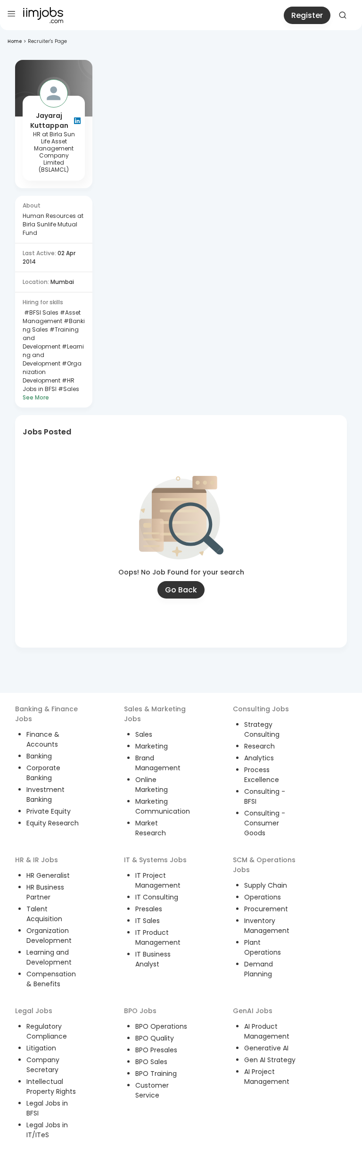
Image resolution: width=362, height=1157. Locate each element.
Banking (39, 756)
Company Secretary (42, 1064)
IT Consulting (156, 897)
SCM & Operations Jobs (264, 864)
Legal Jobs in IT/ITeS (47, 1130)
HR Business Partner (45, 892)
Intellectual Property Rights (51, 1086)
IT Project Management (158, 880)
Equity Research (52, 823)
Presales (148, 909)
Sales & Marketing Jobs (155, 714)
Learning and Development (49, 957)
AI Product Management (266, 1031)
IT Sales (147, 920)
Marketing (151, 746)
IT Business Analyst (153, 959)
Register (307, 15)
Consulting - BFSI (264, 796)
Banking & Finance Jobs (46, 714)
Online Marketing (151, 784)
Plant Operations (262, 947)
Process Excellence (261, 774)
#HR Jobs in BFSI (48, 384)
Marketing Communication (162, 806)
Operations (262, 897)
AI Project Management (266, 1076)
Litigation (41, 1048)
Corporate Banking (43, 772)
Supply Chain (265, 885)
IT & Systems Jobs (155, 860)
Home (15, 41)
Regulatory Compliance (46, 1031)
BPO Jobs (140, 1010)
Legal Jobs (33, 1010)
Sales (143, 734)
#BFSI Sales (40, 312)
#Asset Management (52, 316)
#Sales (68, 389)
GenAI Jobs (252, 1010)
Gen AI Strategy (270, 1060)
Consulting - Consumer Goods (264, 823)
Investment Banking (45, 794)
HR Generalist (48, 875)
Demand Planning (258, 969)
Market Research (150, 828)
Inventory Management (266, 925)
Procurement (266, 909)
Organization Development (49, 935)
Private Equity (48, 811)
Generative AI (266, 1048)
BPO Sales (151, 1061)
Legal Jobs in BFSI (47, 1108)
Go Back (181, 589)
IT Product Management (158, 937)
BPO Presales (156, 1050)
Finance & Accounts (42, 739)
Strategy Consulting (262, 729)
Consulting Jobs (261, 709)
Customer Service (152, 1090)
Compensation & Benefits (51, 979)
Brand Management (158, 763)
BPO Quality (154, 1038)
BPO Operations (161, 1026)
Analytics (259, 758)
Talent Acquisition (44, 914)
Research (259, 746)
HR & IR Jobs (36, 860)
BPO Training (156, 1073)
